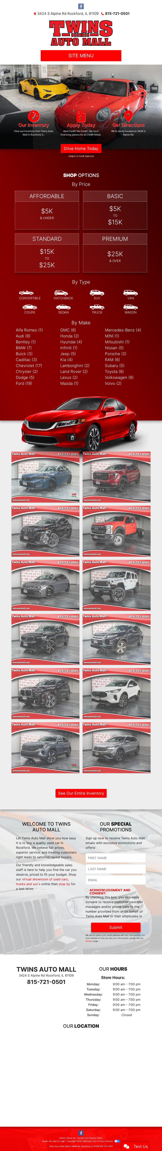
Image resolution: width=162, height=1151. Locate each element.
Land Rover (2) (74, 371)
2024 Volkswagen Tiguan (116, 725)
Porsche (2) (115, 353)
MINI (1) (112, 336)
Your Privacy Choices (103, 1141)
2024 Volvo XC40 (45, 617)
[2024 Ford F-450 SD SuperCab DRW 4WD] (117, 531)
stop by (64, 884)
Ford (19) (24, 383)
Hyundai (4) (71, 342)
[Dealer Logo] (81, 33)
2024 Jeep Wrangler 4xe (116, 563)
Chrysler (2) (27, 371)
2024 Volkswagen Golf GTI (46, 563)
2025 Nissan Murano (45, 509)
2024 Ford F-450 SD (116, 509)
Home (62, 1138)
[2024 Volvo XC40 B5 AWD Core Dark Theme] (45, 639)
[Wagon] (130, 309)
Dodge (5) (25, 377)
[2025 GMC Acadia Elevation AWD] (117, 477)
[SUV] (97, 295)
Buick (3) (24, 353)
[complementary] (150, 1139)
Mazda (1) (69, 383)
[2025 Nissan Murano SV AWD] (45, 531)
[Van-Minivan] (130, 295)
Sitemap (87, 1141)
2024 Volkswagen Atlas (45, 725)
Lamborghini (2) (74, 365)
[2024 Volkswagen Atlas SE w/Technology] (45, 747)
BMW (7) (24, 347)
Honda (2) (69, 336)
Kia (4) (66, 359)
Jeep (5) (68, 353)
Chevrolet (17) (29, 365)
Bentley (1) (26, 342)
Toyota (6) (114, 371)
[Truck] (97, 309)
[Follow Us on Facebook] (81, 6)
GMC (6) (68, 330)
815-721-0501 (117, 13)
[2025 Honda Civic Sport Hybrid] (45, 477)
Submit (115, 927)
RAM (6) (112, 359)
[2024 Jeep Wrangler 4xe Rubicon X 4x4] (117, 585)
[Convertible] (30, 295)
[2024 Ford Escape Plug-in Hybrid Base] (117, 693)
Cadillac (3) (26, 359)
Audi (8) (23, 336)
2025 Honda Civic (45, 455)
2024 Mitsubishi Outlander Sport (116, 617)
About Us (71, 1138)
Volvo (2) (113, 383)
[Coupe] (30, 309)
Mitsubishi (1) (117, 342)
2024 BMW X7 (45, 671)
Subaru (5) (114, 365)
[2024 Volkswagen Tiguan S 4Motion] (117, 747)
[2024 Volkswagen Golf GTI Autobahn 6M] (45, 585)
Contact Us (82, 1138)
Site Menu (81, 55)
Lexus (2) (69, 377)
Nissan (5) (114, 347)
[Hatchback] (63, 295)
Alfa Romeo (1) (29, 330)
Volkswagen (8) (119, 377)
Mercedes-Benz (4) (123, 330)
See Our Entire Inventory (81, 793)
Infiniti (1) (68, 347)
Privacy (89, 941)
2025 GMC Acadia (117, 455)
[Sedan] (63, 309)
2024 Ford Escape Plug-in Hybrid (117, 671)
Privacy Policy (96, 1138)
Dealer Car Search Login (53, 1141)
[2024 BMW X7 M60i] (45, 693)
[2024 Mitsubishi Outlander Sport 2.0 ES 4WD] (117, 639)
